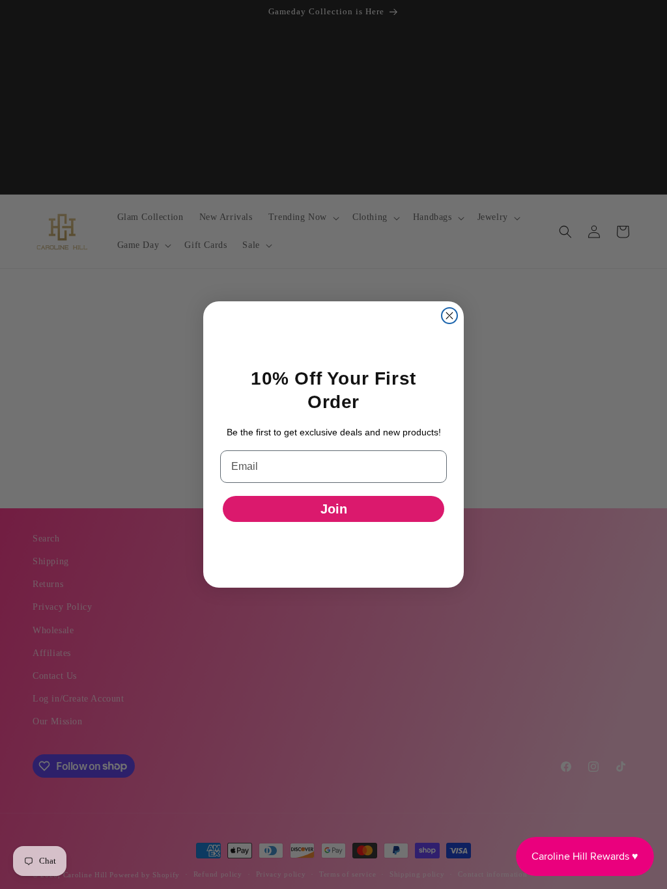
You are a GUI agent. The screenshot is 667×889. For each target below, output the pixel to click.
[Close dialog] (449, 315)
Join (333, 509)
